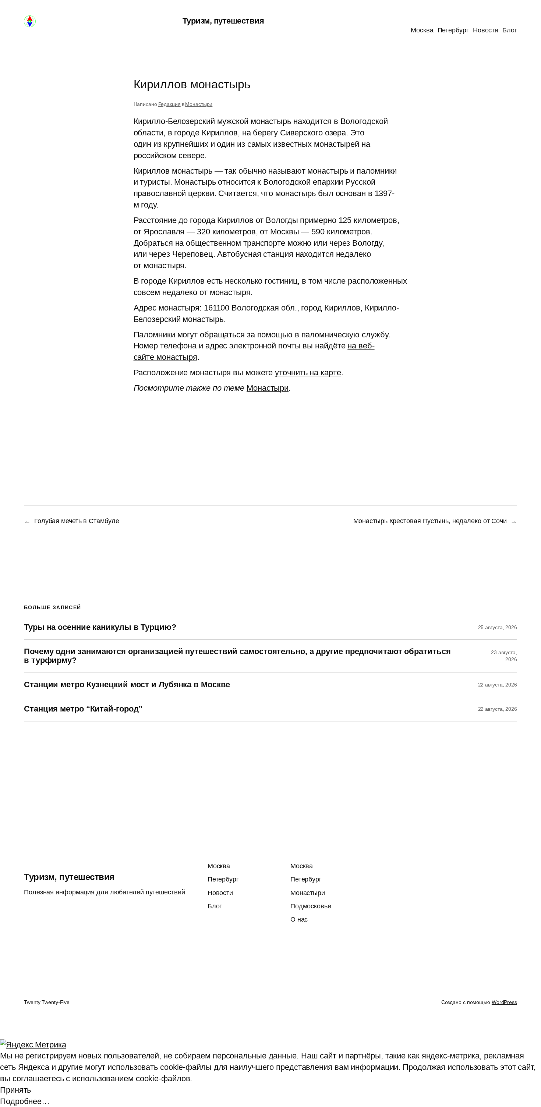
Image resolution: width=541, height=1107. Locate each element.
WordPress (504, 1002)
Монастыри (198, 104)
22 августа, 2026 (497, 685)
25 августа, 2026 (497, 627)
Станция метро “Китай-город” (83, 709)
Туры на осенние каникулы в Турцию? (100, 627)
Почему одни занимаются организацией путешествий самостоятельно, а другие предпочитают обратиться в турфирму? (237, 656)
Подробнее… (25, 1101)
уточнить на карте (308, 372)
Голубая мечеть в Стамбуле (76, 521)
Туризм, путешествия (223, 20)
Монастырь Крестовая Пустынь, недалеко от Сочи (430, 521)
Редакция (169, 104)
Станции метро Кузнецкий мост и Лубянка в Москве (127, 684)
